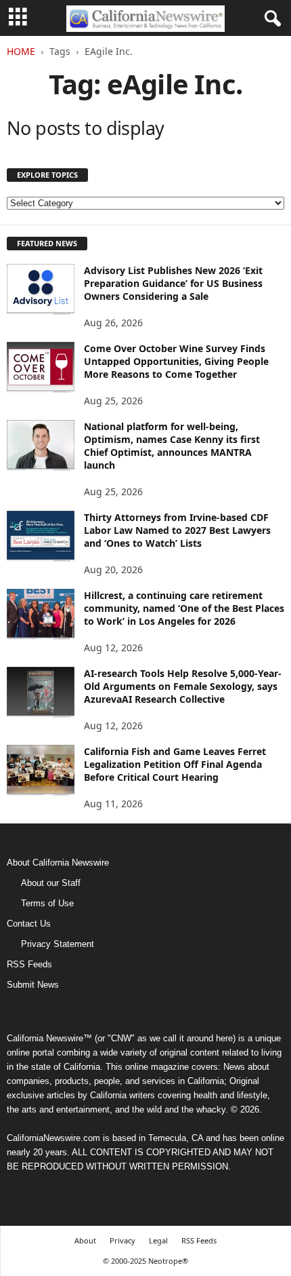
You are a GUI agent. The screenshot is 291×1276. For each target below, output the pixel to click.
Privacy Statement (57, 944)
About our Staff (51, 883)
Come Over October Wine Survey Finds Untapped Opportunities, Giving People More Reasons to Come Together (176, 361)
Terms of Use (47, 903)
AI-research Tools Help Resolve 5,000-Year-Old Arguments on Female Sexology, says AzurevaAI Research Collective (183, 686)
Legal (158, 1240)
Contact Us (29, 924)
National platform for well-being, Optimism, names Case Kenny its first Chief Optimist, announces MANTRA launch (172, 445)
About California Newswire (58, 862)
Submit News (33, 985)
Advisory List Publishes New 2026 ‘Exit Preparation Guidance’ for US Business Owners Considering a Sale (173, 283)
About (85, 1240)
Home (21, 51)
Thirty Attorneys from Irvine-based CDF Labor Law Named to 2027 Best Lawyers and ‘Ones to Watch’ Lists (177, 530)
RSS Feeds (29, 964)
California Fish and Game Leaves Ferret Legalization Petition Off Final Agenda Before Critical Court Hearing (175, 764)
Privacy (122, 1240)
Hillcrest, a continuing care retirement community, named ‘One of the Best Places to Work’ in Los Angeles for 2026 (184, 608)
